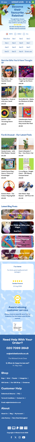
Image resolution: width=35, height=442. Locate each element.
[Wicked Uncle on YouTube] (24, 437)
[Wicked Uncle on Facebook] (11, 437)
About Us (4, 413)
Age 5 (14, 43)
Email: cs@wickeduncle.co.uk (11, 402)
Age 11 (28, 47)
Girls (8, 378)
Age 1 (13, 38)
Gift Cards (4, 382)
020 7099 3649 (17, 348)
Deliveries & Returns (8, 393)
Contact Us (20, 398)
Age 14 (21, 51)
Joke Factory (5, 418)
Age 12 (7, 51)
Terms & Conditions (7, 398)
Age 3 (28, 38)
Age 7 (28, 43)
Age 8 (6, 47)
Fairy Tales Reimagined (19, 418)
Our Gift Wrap (15, 382)
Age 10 (21, 47)
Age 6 (21, 43)
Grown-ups (28, 51)
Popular (14, 378)
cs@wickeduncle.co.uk (17, 354)
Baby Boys (6, 38)
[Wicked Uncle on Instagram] (19, 437)
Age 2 (21, 38)
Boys (2, 378)
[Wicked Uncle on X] (15, 437)
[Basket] (32, 2)
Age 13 (14, 51)
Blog (11, 413)
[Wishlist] (26, 2)
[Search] (29, 2)
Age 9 (14, 47)
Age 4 (6, 43)
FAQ (18, 393)
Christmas (26, 382)
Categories (23, 378)
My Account (19, 413)
